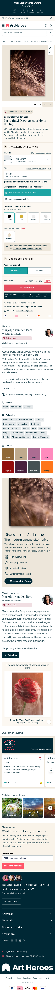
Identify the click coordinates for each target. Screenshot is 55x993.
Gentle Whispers (40, 437)
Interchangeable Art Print (19, 199)
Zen (34, 428)
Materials (7, 920)
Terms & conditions (13, 978)
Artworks (7, 913)
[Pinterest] (16, 940)
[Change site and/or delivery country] (51, 18)
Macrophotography (11, 428)
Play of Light (44, 428)
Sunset (39, 419)
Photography (9, 424)
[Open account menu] (45, 25)
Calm (5, 407)
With (41, 270)
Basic (43, 433)
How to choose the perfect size (38, 168)
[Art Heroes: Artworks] (51, 914)
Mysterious (16, 407)
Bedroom (35, 424)
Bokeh (26, 428)
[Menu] (3, 25)
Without (17, 270)
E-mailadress (8, 853)
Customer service (12, 927)
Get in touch (13, 901)
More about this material (41, 153)
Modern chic (31, 433)
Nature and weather (24, 419)
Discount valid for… (27, 295)
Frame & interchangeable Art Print (22, 192)
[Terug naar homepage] (16, 25)
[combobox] (24, 33)
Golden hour (17, 433)
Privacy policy (27, 982)
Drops (6, 433)
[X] (24, 940)
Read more (20, 343)
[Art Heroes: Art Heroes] (51, 934)
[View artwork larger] (50, 48)
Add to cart (29, 287)
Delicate (27, 407)
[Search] (49, 32)
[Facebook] (20, 940)
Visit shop (6, 343)
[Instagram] (12, 940)
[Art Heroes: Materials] (51, 920)
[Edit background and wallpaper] (50, 52)
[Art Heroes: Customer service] (51, 927)
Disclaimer (27, 978)
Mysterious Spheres (21, 437)
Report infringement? (41, 978)
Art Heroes (8, 933)
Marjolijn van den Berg (17, 117)
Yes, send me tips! (13, 866)
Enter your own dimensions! (26, 182)
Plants (6, 437)
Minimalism (23, 424)
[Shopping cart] (50, 25)
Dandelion (7, 419)
